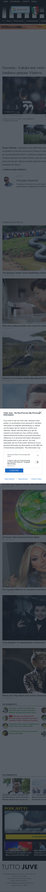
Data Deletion (10, 479)
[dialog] (23, 446)
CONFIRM (14, 470)
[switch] (37, 462)
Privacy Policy (36, 479)
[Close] (41, 413)
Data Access (23, 479)
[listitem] (23, 455)
